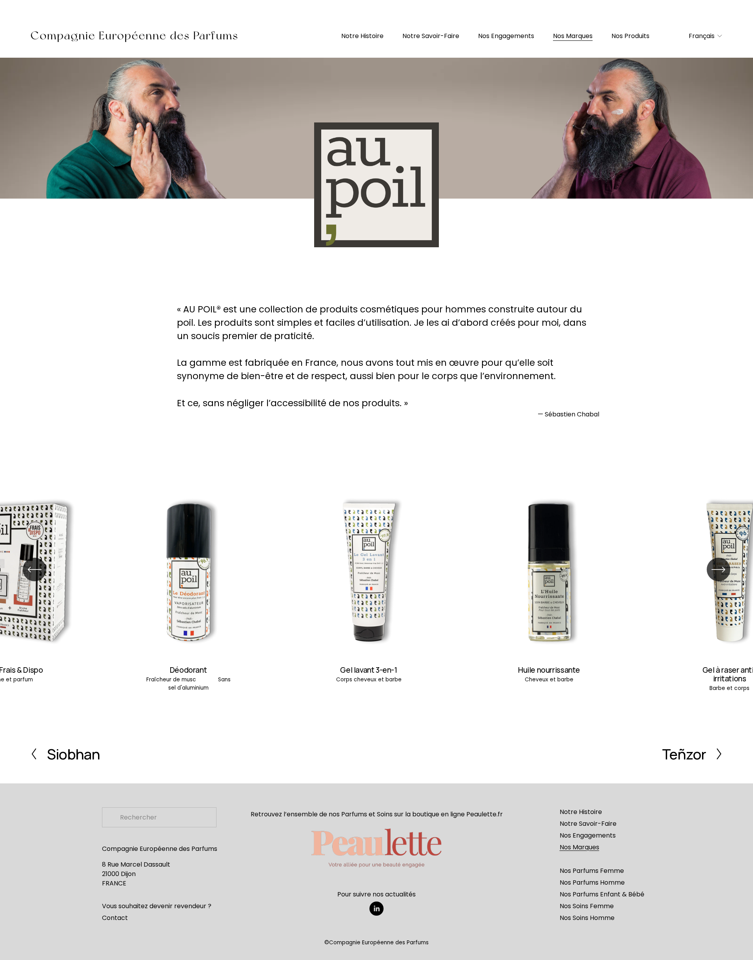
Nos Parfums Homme (592, 882)
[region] (376, 589)
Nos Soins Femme (587, 906)
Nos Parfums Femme (592, 870)
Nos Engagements (506, 35)
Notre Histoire (362, 35)
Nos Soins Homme (587, 917)
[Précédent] (34, 569)
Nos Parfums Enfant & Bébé (602, 894)
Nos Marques (573, 35)
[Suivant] (718, 569)
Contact (115, 917)
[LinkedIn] (376, 909)
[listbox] (701, 36)
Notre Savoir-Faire (430, 35)
